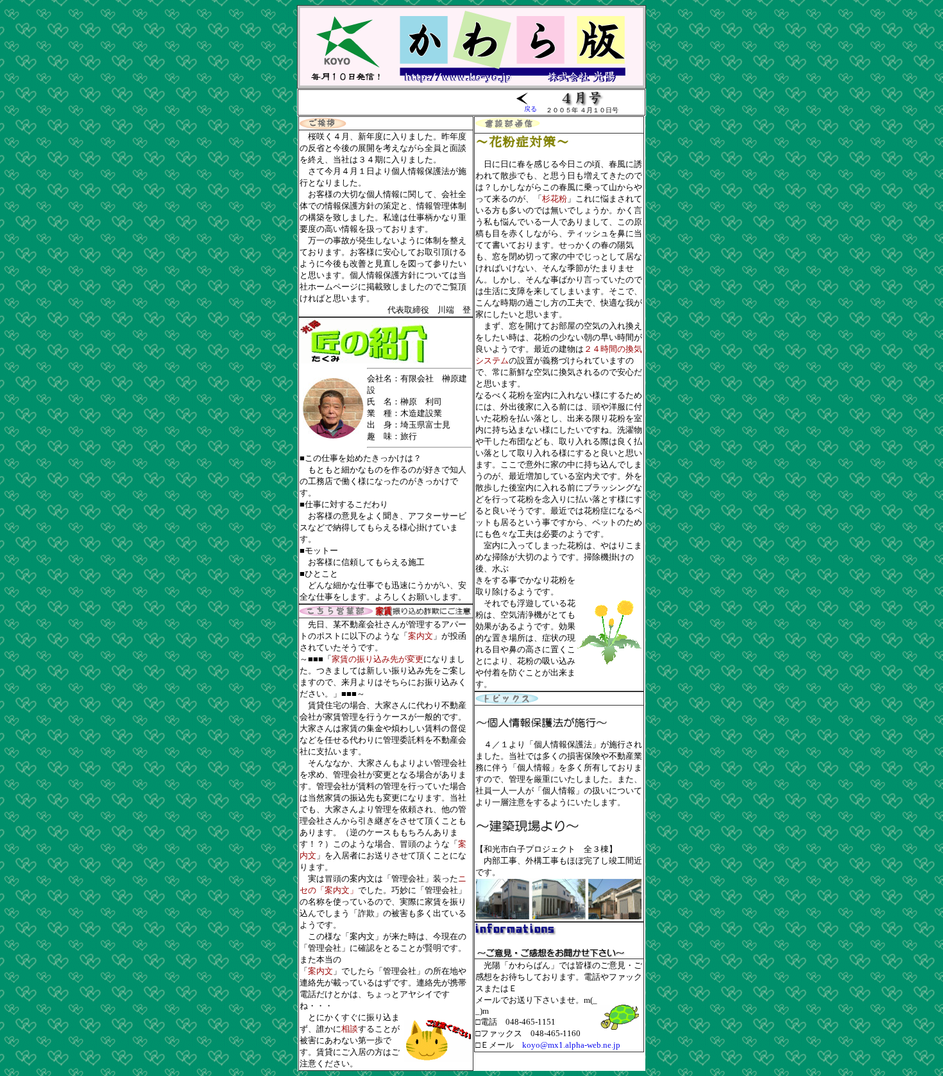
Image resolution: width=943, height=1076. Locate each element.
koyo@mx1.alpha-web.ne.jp (571, 1045)
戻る (530, 108)
